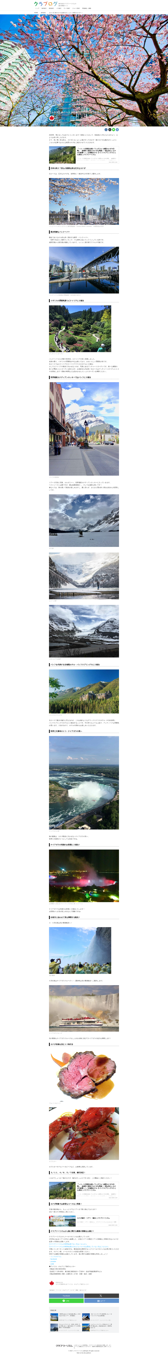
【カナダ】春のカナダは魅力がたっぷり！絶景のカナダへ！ (81, 112)
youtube (53, 1261)
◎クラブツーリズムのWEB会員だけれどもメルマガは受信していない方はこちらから (79, 1246)
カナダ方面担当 (60, 119)
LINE (52, 1264)
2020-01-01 (59, 117)
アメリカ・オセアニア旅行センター (78, 119)
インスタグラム (56, 1256)
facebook (54, 1259)
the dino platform (86, 1353)
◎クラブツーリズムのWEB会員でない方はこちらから (68, 1244)
